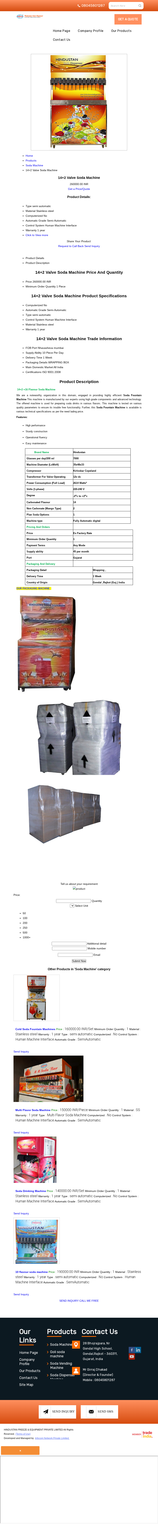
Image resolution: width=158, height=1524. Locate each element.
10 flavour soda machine (31, 1271)
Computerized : (106, 1034)
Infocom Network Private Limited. (52, 1438)
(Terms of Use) (23, 1434)
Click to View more (37, 235)
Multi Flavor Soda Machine (32, 1110)
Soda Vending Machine (61, 1365)
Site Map (26, 1385)
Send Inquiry (92, 246)
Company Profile (90, 31)
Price (29, 281)
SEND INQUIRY (69, 1300)
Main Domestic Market (39, 367)
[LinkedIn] (138, 1352)
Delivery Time (34, 357)
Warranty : (49, 1034)
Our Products (121, 31)
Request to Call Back (71, 246)
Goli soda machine (57, 1354)
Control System (35, 319)
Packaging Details (36, 362)
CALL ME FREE (89, 1300)
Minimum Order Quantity (41, 286)
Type (29, 314)
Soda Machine (61, 1344)
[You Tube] (132, 1359)
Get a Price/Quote (79, 188)
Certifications (33, 372)
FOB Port (31, 347)
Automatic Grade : (78, 1039)
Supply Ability (34, 352)
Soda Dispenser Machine (62, 1377)
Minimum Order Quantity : (111, 1029)
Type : (77, 1034)
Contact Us (61, 40)
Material (30, 324)
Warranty (31, 329)
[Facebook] (132, 1352)
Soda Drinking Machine (30, 1191)
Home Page (61, 31)
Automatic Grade (36, 310)
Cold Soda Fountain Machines (35, 1029)
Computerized (34, 305)
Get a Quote (128, 19)
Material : (132, 1110)
